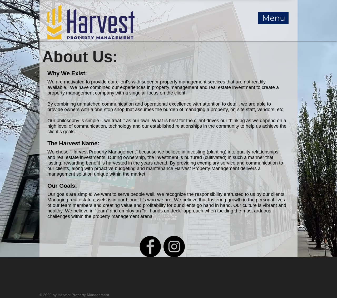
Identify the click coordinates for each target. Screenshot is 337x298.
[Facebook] (150, 246)
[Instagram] (174, 246)
